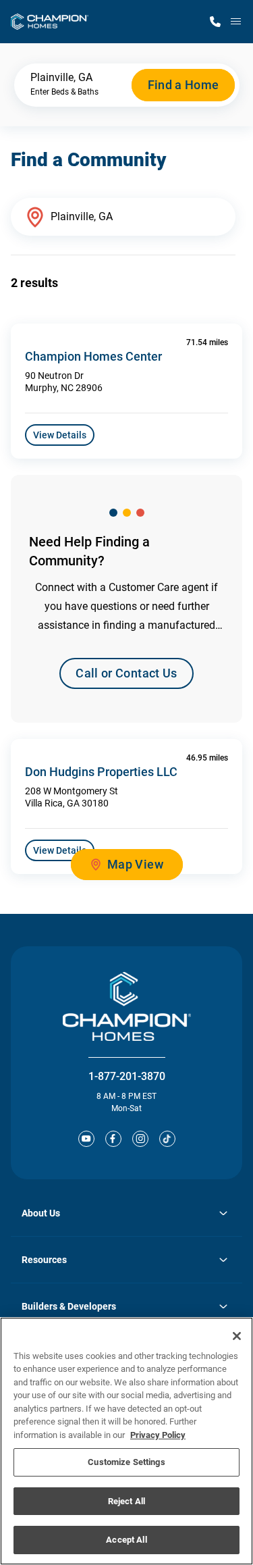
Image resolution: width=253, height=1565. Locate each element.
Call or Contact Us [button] (126, 673)
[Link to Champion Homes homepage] (49, 22)
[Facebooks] (113, 1139)
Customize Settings (126, 1462)
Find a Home (183, 85)
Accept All (126, 1540)
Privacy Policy (158, 1435)
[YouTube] (86, 1139)
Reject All (126, 1501)
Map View (135, 864)
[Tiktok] (167, 1139)
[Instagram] (140, 1139)
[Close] (237, 1336)
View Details (59, 435)
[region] (126, 1441)
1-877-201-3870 (126, 1076)
